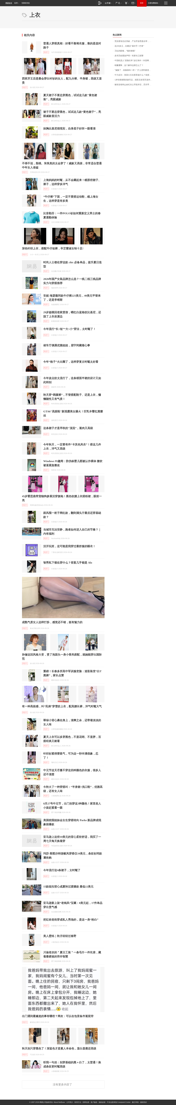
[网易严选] (118, 3)
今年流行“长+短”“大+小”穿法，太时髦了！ (69, 328)
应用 (16, 3)
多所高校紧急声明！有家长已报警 (129, 56)
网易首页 (9, 3)
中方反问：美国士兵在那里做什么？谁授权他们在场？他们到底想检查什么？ (134, 75)
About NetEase (59, 1102)
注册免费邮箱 (153, 3)
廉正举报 (135, 1102)
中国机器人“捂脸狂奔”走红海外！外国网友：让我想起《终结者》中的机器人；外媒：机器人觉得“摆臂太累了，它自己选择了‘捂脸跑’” (134, 60)
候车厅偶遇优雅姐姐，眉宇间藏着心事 (66, 345)
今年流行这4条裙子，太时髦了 (61, 870)
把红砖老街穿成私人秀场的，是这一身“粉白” (70, 919)
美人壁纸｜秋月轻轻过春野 (59, 935)
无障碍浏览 (25, 3)
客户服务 (94, 1102)
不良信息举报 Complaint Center (118, 1102)
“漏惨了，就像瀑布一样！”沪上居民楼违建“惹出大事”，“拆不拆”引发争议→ (134, 70)
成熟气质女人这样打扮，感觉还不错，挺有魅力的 (52, 622)
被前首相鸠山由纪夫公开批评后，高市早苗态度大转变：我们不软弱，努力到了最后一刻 (134, 85)
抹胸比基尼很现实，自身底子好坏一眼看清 (69, 128)
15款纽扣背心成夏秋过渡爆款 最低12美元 (68, 886)
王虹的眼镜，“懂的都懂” (125, 51)
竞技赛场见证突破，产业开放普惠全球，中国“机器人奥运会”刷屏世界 (134, 41)
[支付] (126, 3)
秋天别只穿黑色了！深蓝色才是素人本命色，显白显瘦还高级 (59, 1048)
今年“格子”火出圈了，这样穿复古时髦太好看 (70, 361)
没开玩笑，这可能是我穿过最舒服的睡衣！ (69, 546)
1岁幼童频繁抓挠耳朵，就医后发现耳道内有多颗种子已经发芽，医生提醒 (134, 80)
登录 (141, 3)
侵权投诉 (143, 1102)
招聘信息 (86, 1102)
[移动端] (100, 3)
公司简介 (69, 1102)
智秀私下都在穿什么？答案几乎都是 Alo (67, 562)
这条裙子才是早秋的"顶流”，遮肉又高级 (68, 428)
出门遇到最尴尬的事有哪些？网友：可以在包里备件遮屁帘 (58, 1016)
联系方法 (78, 1102)
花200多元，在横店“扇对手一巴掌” (129, 46)
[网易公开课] (108, 3)
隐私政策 (102, 1102)
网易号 (46, 52)
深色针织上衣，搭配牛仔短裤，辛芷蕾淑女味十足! (52, 248)
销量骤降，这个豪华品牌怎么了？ (129, 65)
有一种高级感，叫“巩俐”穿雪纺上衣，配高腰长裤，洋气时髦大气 (62, 706)
